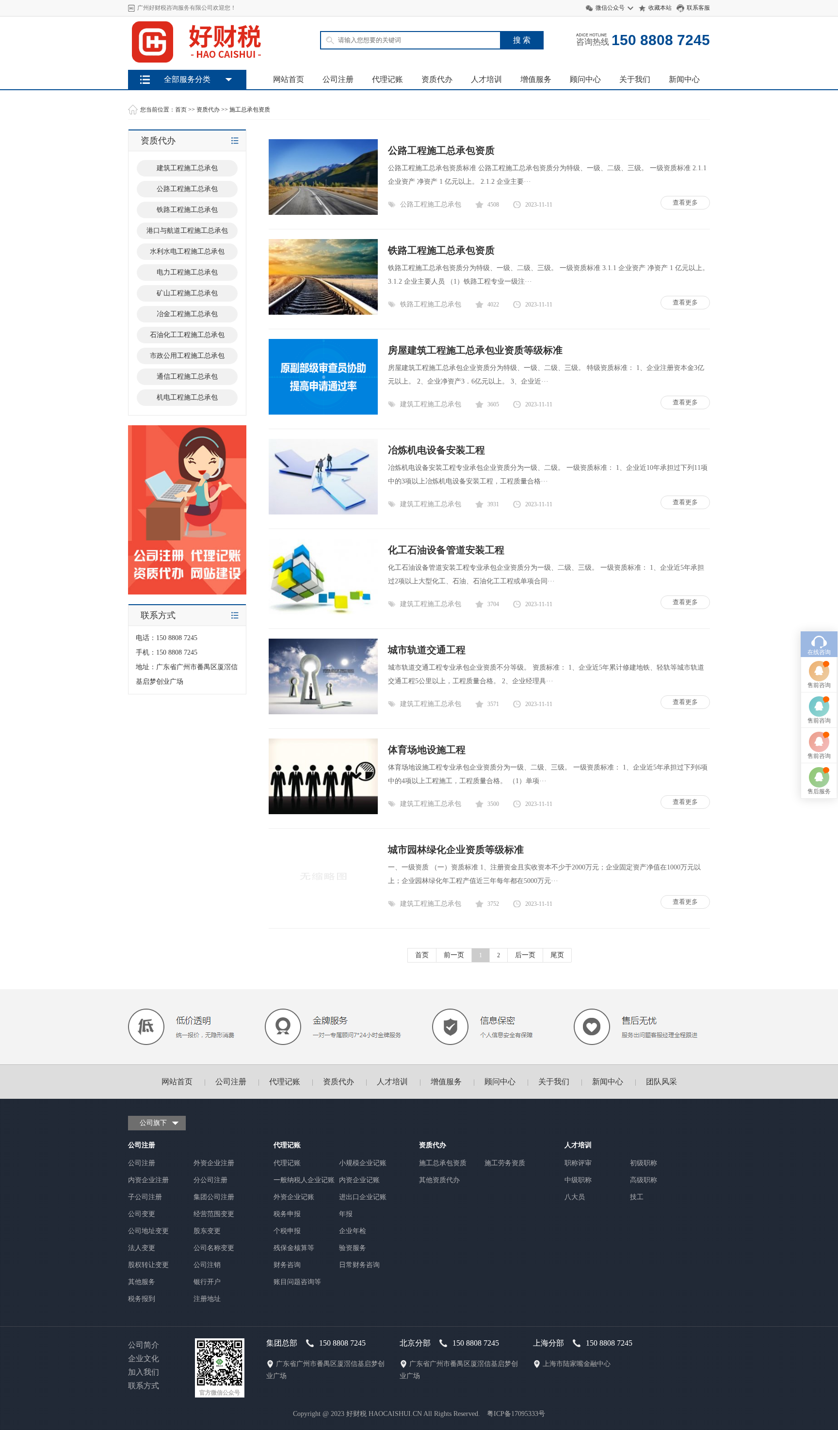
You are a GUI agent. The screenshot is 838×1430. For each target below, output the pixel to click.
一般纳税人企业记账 (304, 1180)
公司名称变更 (213, 1248)
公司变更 (141, 1214)
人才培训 (486, 79)
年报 (346, 1214)
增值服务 (535, 79)
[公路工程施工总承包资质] (323, 212)
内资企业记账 (359, 1180)
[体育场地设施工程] (323, 812)
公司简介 (143, 1345)
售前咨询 (819, 685)
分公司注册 (210, 1180)
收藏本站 (660, 7)
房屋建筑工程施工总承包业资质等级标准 (475, 350)
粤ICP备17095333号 (516, 1413)
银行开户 (207, 1281)
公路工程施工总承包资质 (441, 150)
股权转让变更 (148, 1265)
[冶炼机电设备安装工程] (323, 512)
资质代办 (436, 79)
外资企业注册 (213, 1163)
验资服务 (352, 1248)
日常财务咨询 (359, 1265)
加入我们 (143, 1372)
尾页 (557, 955)
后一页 (525, 955)
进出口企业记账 (363, 1197)
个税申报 (287, 1231)
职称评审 (578, 1163)
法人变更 (141, 1248)
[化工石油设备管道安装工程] (323, 612)
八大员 (574, 1197)
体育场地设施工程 (427, 749)
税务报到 (141, 1298)
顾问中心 (585, 79)
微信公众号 (610, 7)
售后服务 (819, 791)
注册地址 (207, 1298)
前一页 (454, 955)
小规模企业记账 (363, 1163)
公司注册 (338, 79)
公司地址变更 (148, 1231)
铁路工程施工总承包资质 (441, 250)
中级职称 (578, 1180)
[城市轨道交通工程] (323, 712)
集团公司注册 (213, 1197)
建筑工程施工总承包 (430, 404)
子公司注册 (145, 1197)
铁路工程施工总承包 (430, 304)
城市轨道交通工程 (427, 649)
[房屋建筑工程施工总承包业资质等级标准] (323, 412)
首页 (181, 109)
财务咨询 (287, 1265)
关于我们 (634, 79)
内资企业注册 (148, 1180)
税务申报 (287, 1214)
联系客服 (698, 7)
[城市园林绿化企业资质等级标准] (323, 912)
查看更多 (685, 202)
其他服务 (141, 1281)
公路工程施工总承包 (430, 204)
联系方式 (143, 1386)
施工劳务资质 (504, 1163)
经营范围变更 (213, 1214)
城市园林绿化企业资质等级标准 (456, 849)
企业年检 (352, 1231)
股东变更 (207, 1231)
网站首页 (288, 79)
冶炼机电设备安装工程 (436, 450)
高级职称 (643, 1180)
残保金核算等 (294, 1248)
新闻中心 (684, 79)
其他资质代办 (439, 1180)
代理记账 (387, 79)
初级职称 (643, 1163)
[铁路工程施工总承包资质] (323, 312)
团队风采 (661, 1081)
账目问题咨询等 (297, 1281)
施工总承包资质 (249, 109)
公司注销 (207, 1265)
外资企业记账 (294, 1197)
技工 (637, 1197)
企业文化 (143, 1358)
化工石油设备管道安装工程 (446, 550)
